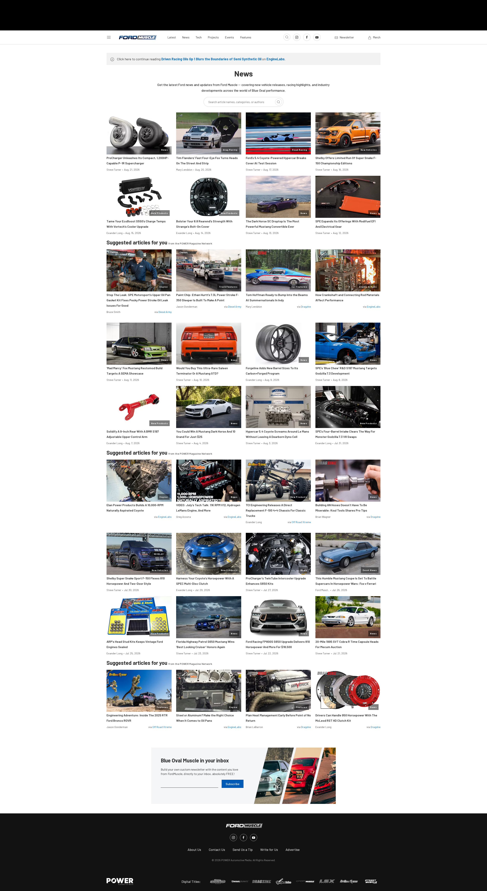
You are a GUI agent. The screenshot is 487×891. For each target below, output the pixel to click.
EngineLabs (276, 59)
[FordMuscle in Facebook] (243, 837)
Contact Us (217, 849)
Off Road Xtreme (301, 522)
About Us (194, 849)
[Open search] (286, 37)
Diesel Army (165, 311)
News (185, 37)
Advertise (293, 849)
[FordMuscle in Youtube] (253, 837)
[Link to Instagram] (296, 37)
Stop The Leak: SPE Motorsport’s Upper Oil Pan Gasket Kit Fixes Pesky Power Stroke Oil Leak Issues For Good (138, 300)
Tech (199, 37)
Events (229, 37)
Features (245, 37)
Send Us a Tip (243, 849)
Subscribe (233, 784)
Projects (213, 37)
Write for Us (269, 849)
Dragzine (306, 306)
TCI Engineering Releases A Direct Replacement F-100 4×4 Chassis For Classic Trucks (276, 510)
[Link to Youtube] (317, 37)
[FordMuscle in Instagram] (233, 837)
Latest (171, 37)
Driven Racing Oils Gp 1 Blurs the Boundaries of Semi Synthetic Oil (211, 59)
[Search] (278, 102)
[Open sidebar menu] (109, 37)
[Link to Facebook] (306, 37)
